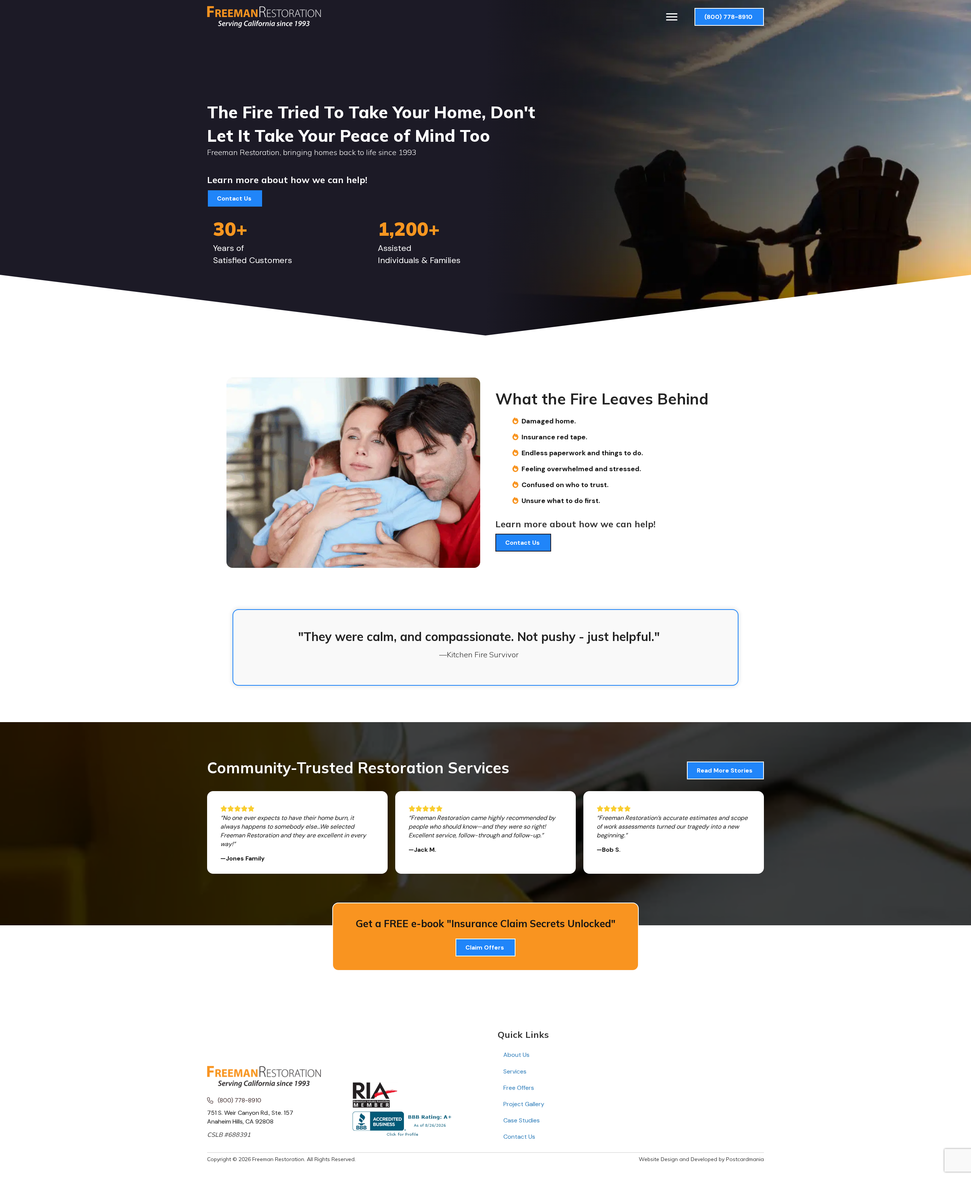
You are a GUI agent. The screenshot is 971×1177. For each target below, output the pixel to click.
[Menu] (671, 17)
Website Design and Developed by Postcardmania (701, 1159)
